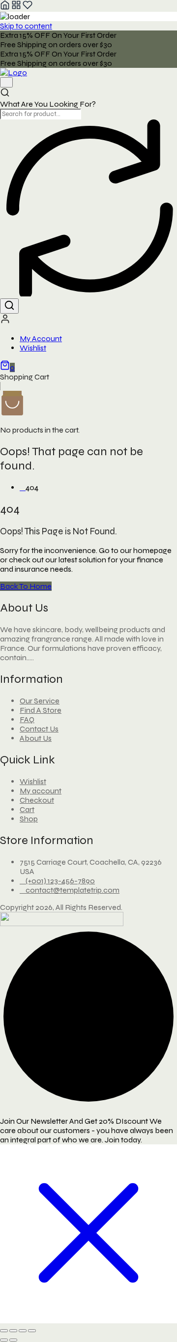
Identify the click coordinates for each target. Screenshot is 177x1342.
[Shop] (16, 7)
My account (40, 790)
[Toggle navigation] (6, 82)
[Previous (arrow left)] (4, 1340)
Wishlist (33, 347)
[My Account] (5, 321)
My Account (41, 338)
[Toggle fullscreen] (13, 1330)
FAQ (27, 719)
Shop (29, 818)
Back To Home (26, 586)
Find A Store (40, 710)
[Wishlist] (27, 7)
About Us (36, 738)
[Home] (5, 7)
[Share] (23, 1330)
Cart (27, 809)
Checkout (37, 800)
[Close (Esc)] (32, 1330)
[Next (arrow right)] (13, 1340)
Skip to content (26, 25)
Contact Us (39, 728)
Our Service (39, 700)
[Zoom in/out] (4, 1330)
